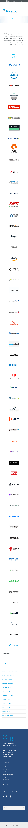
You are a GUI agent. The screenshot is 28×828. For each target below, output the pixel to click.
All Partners (5, 659)
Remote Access (6, 699)
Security (5, 767)
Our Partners (6, 782)
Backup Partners (6, 663)
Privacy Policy (9, 825)
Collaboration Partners (8, 675)
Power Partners (6, 691)
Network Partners (6, 687)
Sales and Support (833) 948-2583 (15, 1)
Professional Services (8, 774)
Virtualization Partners (8, 715)
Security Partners (6, 703)
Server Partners (6, 707)
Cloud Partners (6, 667)
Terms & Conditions (17, 825)
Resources (5, 784)
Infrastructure (6, 772)
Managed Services (7, 777)
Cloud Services (6, 769)
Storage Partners (6, 711)
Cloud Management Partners (9, 671)
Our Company (6, 779)
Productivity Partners (7, 695)
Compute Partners (7, 679)
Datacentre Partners (7, 683)
